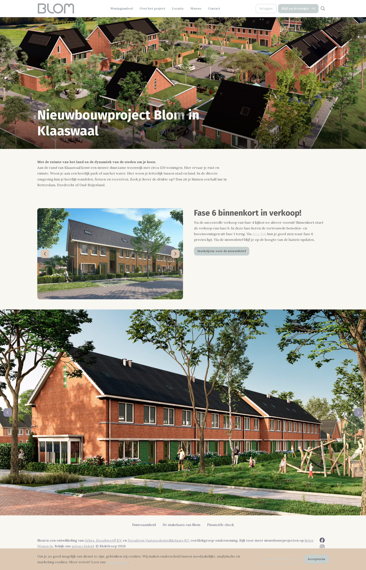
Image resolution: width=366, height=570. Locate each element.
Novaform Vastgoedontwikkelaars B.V (158, 540)
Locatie (178, 8)
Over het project (152, 8)
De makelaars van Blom (181, 525)
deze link (259, 234)
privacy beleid (83, 546)
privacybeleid (117, 562)
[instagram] (322, 546)
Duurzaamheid (144, 525)
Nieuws (195, 8)
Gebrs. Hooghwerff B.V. (103, 540)
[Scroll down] (183, 113)
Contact (214, 8)
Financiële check (220, 525)
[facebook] (322, 540)
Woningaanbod (121, 8)
